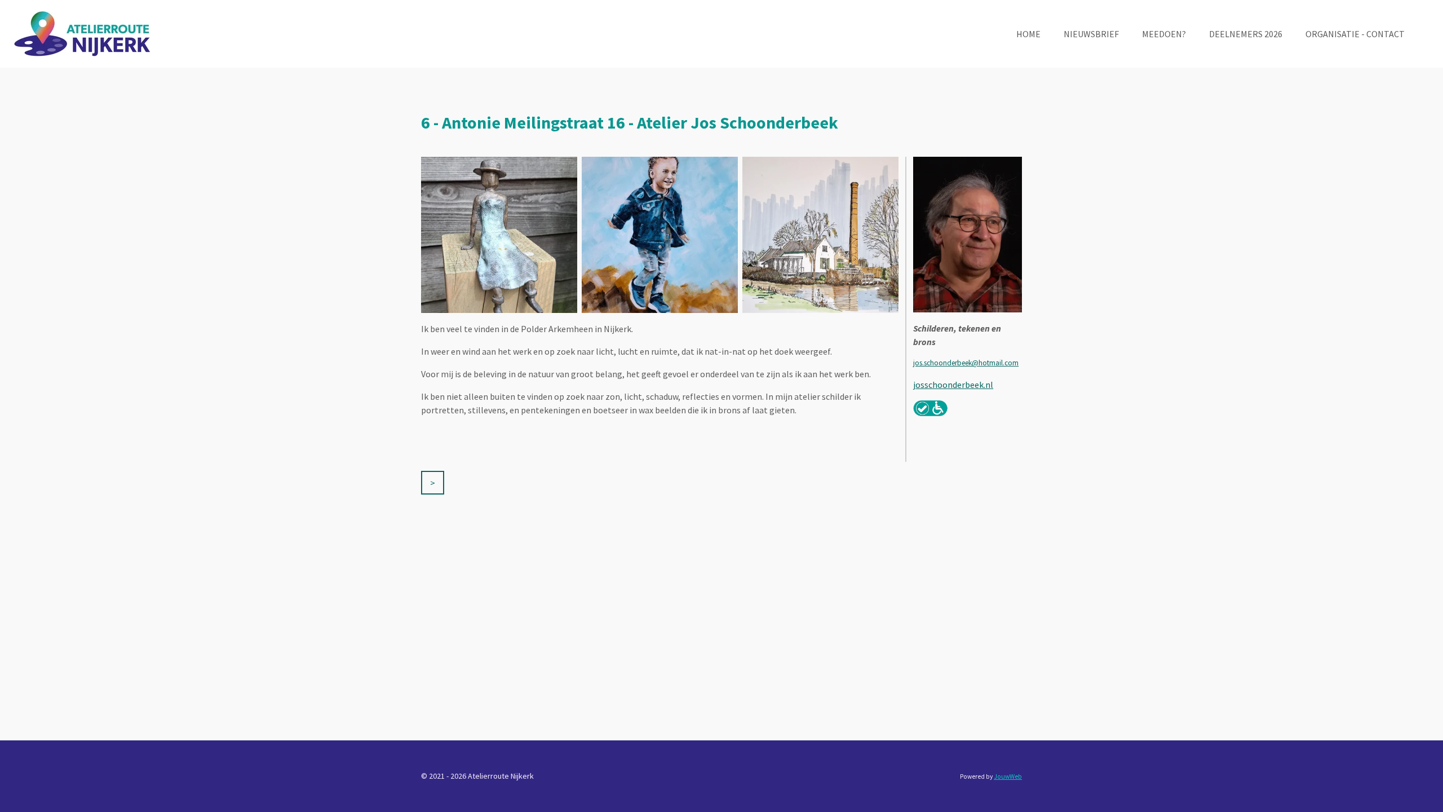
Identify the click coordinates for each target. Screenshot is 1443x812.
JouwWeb (1008, 776)
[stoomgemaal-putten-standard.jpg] (820, 235)
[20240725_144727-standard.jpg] (499, 235)
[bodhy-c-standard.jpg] (659, 235)
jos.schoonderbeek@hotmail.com (966, 363)
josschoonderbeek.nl (953, 384)
